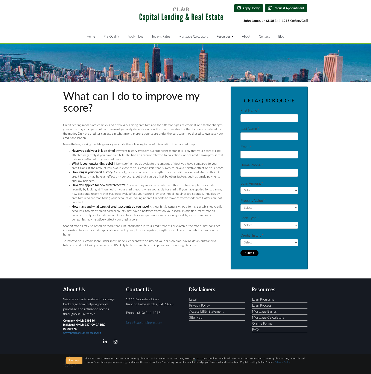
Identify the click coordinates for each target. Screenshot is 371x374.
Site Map (195, 317)
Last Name (249, 129)
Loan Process (262, 305)
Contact (264, 36)
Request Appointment (288, 8)
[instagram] (115, 342)
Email (245, 147)
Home (91, 36)
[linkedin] (104, 342)
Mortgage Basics (264, 311)
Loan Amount (251, 183)
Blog (281, 36)
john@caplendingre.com (144, 322)
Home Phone (251, 165)
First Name (249, 110)
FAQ (255, 329)
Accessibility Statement (206, 311)
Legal (193, 299)
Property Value (252, 200)
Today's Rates (161, 36)
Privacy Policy (199, 305)
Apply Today (251, 8)
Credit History (251, 235)
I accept (74, 360)
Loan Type (249, 218)
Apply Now (135, 36)
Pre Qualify (111, 36)
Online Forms (262, 323)
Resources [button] (223, 36)
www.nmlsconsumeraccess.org (82, 332)
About (246, 36)
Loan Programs (263, 299)
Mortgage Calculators (193, 36)
